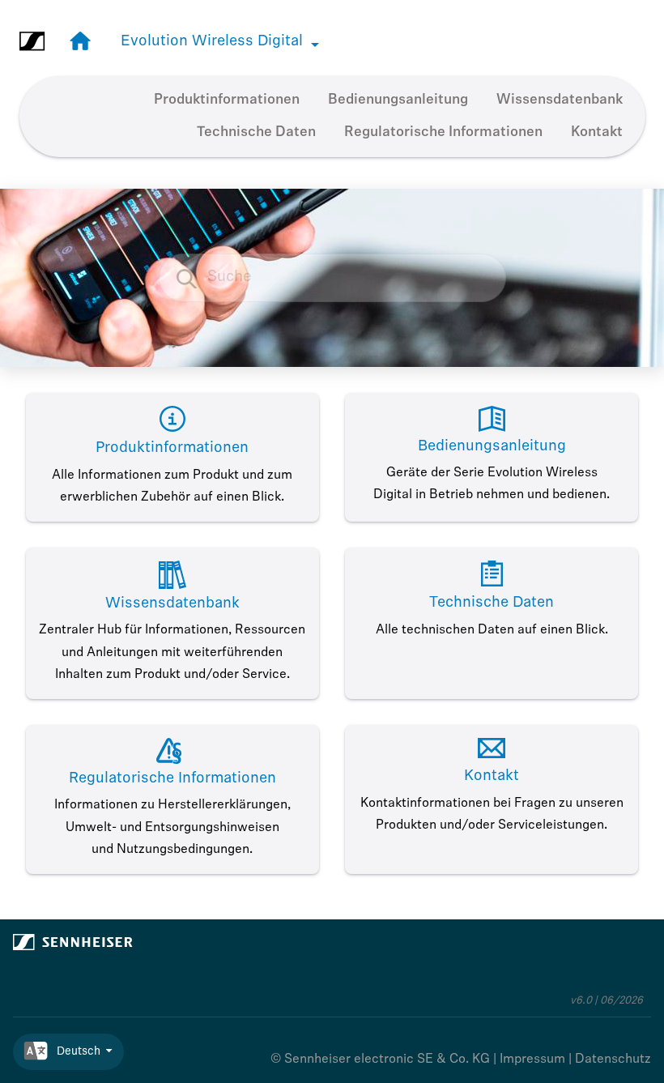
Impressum (532, 1059)
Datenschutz (613, 1059)
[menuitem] (227, 100)
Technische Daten (256, 132)
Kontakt (597, 132)
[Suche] (195, 278)
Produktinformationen (227, 100)
